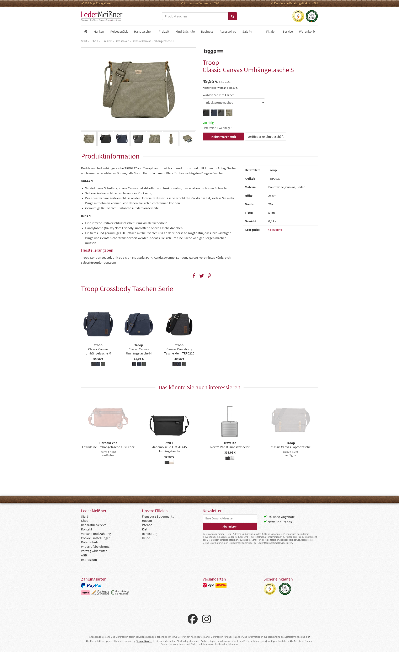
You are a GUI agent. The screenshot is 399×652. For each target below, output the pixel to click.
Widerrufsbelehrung (95, 546)
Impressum (89, 559)
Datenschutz (90, 542)
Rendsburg (149, 533)
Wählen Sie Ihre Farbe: (218, 95)
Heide (146, 538)
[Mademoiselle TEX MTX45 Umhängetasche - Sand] (171, 462)
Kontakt (86, 529)
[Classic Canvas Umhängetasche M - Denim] (98, 364)
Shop (85, 520)
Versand (223, 88)
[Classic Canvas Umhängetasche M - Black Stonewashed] (93, 364)
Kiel (144, 529)
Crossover (275, 230)
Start (84, 516)
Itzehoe (147, 525)
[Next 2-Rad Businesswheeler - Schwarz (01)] (227, 458)
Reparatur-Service (93, 525)
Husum (147, 520)
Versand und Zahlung (96, 533)
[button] (194, 275)
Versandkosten (144, 641)
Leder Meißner (102, 16)
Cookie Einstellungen (96, 538)
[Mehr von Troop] (213, 51)
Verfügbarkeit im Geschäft (266, 136)
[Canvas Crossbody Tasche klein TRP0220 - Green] (184, 364)
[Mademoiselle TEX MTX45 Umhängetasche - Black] (167, 462)
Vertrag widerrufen (94, 551)
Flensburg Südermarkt (158, 516)
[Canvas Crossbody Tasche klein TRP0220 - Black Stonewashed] (174, 364)
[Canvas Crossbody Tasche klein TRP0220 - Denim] (179, 364)
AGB (84, 555)
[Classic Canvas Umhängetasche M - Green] (103, 364)
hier (307, 636)
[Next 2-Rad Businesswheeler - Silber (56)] (232, 458)
